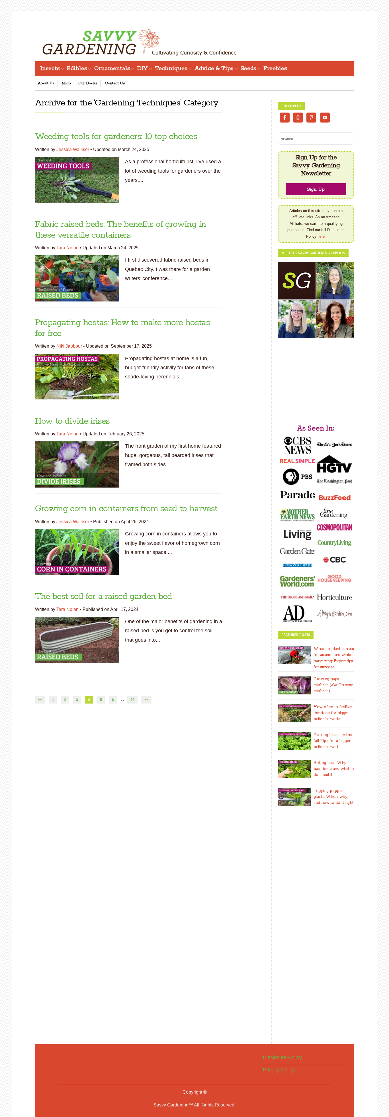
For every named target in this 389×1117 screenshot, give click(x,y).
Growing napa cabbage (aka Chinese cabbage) (333, 685)
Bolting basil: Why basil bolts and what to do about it (334, 768)
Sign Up (316, 189)
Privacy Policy (279, 1070)
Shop (66, 83)
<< (40, 700)
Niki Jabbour (69, 346)
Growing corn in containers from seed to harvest (126, 508)
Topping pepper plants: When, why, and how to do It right (333, 796)
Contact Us (115, 83)
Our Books (87, 83)
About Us (46, 83)
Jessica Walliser (72, 149)
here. (322, 236)
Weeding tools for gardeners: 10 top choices (116, 136)
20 (134, 700)
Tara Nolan (67, 247)
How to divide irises (72, 421)
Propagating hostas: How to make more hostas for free (122, 328)
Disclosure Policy (282, 1057)
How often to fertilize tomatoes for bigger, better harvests (333, 712)
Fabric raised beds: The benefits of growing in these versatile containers (120, 229)
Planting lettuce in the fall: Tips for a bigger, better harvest (333, 740)
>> (146, 700)
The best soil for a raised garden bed (103, 596)
